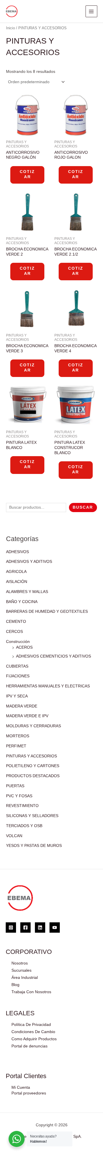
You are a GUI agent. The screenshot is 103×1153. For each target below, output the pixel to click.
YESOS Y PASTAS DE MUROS (34, 845)
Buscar (83, 507)
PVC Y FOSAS (19, 796)
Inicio (10, 28)
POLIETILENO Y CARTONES (32, 766)
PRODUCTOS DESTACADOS (33, 776)
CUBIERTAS (17, 666)
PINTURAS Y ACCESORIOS (31, 756)
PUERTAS (15, 786)
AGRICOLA (16, 571)
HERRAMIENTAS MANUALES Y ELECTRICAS (48, 686)
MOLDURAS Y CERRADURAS (33, 726)
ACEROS (24, 647)
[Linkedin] (40, 927)
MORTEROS (17, 736)
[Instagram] (11, 927)
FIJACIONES (17, 676)
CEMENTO (16, 621)
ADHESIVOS (17, 552)
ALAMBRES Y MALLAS (27, 592)
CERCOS (14, 631)
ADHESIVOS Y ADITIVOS (29, 561)
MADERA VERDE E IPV (27, 716)
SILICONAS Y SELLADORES (32, 816)
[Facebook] (25, 927)
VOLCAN (14, 836)
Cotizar (27, 174)
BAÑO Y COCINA (21, 602)
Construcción (18, 641)
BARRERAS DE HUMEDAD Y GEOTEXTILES (47, 611)
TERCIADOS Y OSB (24, 826)
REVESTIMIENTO (22, 806)
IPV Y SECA (17, 696)
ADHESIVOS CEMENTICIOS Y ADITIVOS (53, 656)
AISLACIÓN (16, 582)
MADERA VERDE (21, 706)
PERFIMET (16, 746)
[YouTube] (54, 927)
